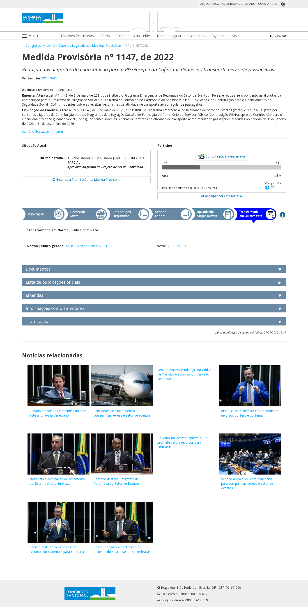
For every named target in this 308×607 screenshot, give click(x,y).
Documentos (38, 269)
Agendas (218, 36)
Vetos (105, 36)
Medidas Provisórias (77, 36)
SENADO (250, 4)
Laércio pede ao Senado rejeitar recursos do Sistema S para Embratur (57, 549)
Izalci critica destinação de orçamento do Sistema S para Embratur (57, 481)
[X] (273, 187)
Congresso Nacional (40, 45)
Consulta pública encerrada (225, 156)
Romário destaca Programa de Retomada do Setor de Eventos (117, 481)
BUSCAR (279, 36)
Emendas (34, 295)
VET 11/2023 (49, 78)
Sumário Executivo (35, 131)
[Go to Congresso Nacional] (42, 18)
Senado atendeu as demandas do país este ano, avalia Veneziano (58, 413)
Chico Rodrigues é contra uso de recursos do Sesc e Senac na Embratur (122, 549)
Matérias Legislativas (73, 45)
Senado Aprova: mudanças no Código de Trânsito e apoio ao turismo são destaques (184, 374)
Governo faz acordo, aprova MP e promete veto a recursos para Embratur (182, 442)
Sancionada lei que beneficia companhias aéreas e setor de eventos (122, 413)
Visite (236, 36)
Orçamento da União (133, 36)
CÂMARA (263, 4)
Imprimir (59, 131)
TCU (274, 4)
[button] (268, 187)
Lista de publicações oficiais (53, 282)
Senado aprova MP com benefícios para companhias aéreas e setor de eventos (247, 483)
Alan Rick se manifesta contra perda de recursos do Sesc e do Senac (249, 413)
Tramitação (37, 321)
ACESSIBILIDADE (232, 4)
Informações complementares (55, 308)
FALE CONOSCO (209, 4)
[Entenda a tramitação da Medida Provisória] (282, 214)
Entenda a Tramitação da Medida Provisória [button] (87, 179)
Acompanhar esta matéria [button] (223, 196)
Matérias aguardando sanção (181, 36)
